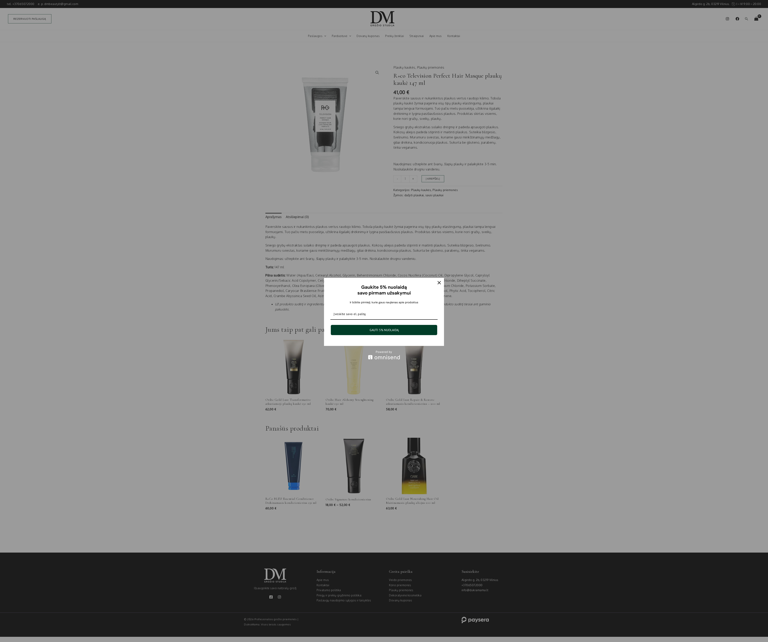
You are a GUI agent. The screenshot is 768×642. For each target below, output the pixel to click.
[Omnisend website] (384, 355)
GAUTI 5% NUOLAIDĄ (384, 330)
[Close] (439, 282)
